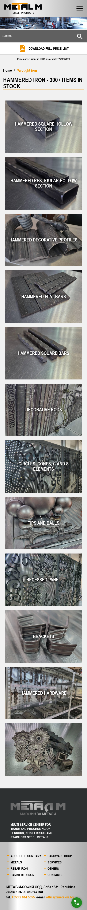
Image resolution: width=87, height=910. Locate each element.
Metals (16, 862)
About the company (26, 856)
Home (7, 70)
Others (53, 868)
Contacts (55, 875)
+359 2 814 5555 (23, 897)
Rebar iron (19, 868)
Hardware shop (60, 856)
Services (55, 862)
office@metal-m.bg (60, 897)
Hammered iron (22, 875)
